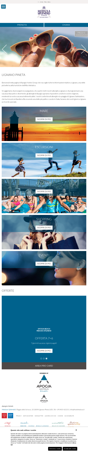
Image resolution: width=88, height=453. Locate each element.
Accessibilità (69, 416)
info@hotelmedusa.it (77, 409)
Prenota (22, 25)
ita (39, 2)
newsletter (39, 416)
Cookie (60, 416)
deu (48, 2)
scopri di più (44, 119)
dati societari (28, 416)
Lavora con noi (50, 416)
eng (41, 2)
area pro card (44, 366)
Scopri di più (44, 347)
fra (45, 2)
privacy (19, 416)
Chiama (66, 25)
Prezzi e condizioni (82, 34)
